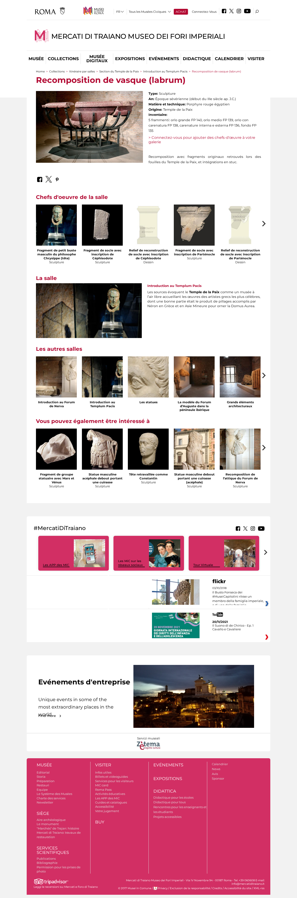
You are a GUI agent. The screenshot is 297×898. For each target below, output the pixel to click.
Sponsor (218, 778)
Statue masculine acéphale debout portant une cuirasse (102, 478)
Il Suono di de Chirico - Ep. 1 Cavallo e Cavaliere (233, 627)
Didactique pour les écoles (173, 797)
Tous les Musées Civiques (147, 11)
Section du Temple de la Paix (119, 71)
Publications (46, 858)
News (216, 769)
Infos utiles (103, 772)
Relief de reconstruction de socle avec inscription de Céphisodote (148, 254)
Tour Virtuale (203, 565)
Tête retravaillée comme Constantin (148, 476)
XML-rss (259, 888)
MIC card (101, 785)
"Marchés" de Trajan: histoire (58, 828)
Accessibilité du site (237, 888)
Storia (41, 776)
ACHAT (181, 11)
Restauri (43, 785)
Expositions (130, 58)
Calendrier (229, 58)
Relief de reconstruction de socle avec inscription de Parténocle (240, 254)
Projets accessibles (167, 817)
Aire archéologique (51, 820)
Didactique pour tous (169, 802)
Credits (217, 888)
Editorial (43, 772)
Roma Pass (103, 789)
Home (40, 71)
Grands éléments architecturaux (240, 404)
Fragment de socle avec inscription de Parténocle (194, 252)
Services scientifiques (53, 850)
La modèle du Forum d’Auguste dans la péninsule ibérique (194, 406)
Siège (43, 813)
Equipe (42, 789)
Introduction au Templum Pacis (165, 71)
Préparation (46, 781)
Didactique (197, 58)
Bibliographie (47, 863)
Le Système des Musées (54, 794)
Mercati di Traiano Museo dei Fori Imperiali (138, 36)
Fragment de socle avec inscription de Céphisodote (103, 254)
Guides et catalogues (111, 802)
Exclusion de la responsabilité (190, 888)
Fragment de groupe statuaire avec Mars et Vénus (56, 478)
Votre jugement (107, 811)
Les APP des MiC (56, 565)
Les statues (148, 402)
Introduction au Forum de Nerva (56, 404)
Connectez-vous (204, 11)
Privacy (163, 888)
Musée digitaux (97, 58)
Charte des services (51, 798)
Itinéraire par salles (82, 71)
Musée (36, 58)
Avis (215, 774)
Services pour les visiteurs (114, 781)
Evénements (164, 58)
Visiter (256, 58)
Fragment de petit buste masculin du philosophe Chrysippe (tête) (56, 254)
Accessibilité (104, 806)
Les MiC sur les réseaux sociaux (130, 563)
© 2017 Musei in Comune (134, 888)
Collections (63, 58)
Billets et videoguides (111, 776)
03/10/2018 (238, 598)
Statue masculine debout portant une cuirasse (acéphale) (194, 478)
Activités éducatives (110, 794)
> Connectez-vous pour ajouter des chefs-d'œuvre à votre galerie (201, 139)
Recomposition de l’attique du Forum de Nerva (240, 478)
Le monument (48, 824)
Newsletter (45, 802)
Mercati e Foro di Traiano (81, 886)
